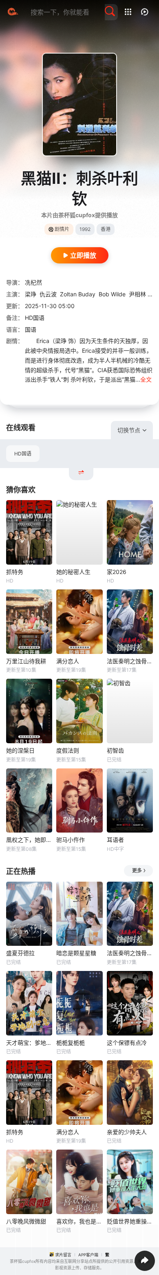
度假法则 (67, 750)
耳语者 (115, 839)
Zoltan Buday (77, 294)
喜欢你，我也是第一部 (79, 1221)
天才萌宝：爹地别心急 (29, 1042)
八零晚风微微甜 (26, 1221)
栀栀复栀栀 (70, 1042)
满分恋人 (67, 661)
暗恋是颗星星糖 (76, 952)
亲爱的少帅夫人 (127, 1131)
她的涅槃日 (20, 750)
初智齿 (115, 750)
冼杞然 (33, 282)
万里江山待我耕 (26, 661)
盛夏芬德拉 (20, 952)
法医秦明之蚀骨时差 (130, 661)
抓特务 (14, 571)
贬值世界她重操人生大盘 (130, 1221)
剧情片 (62, 229)
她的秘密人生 (73, 571)
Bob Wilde (112, 294)
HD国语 (22, 454)
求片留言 (63, 1254)
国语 (30, 329)
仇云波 (48, 294)
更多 (137, 870)
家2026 (116, 571)
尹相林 (137, 294)
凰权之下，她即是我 (29, 839)
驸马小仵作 (70, 839)
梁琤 (30, 294)
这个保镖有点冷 (127, 1042)
